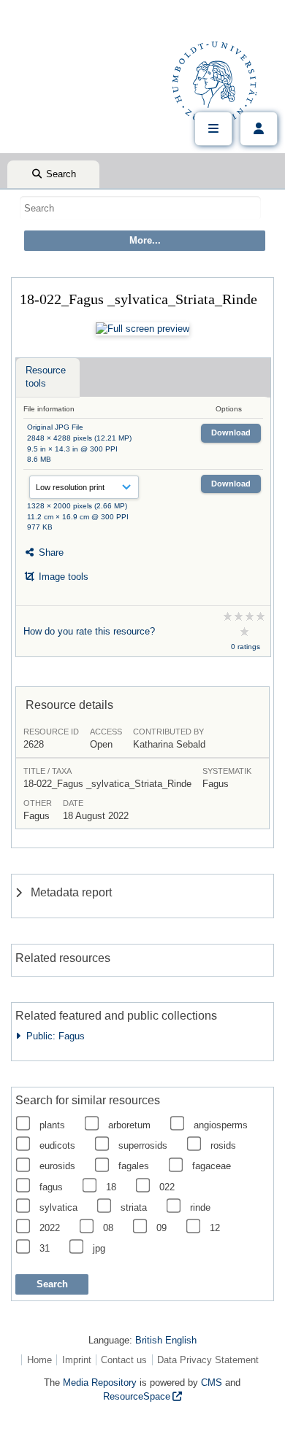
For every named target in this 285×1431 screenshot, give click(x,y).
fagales (133, 1165)
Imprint (76, 1359)
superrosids (142, 1145)
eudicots (57, 1145)
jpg (99, 1248)
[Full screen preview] (142, 329)
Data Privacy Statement (208, 1359)
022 (167, 1187)
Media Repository (100, 1382)
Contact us (124, 1359)
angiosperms (221, 1125)
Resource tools (46, 377)
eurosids (57, 1165)
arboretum (129, 1125)
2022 (49, 1227)
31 (44, 1248)
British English (166, 1340)
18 (111, 1187)
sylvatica (58, 1207)
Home (39, 1359)
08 (108, 1227)
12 (215, 1227)
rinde (200, 1207)
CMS (211, 1382)
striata (134, 1207)
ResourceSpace (136, 1396)
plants (52, 1125)
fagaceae (211, 1165)
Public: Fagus (52, 1036)
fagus (51, 1187)
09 (161, 1227)
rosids (223, 1145)
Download (231, 432)
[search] (140, 208)
